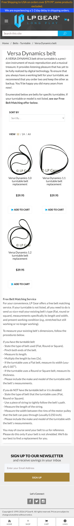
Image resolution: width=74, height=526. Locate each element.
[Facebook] (30, 501)
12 (18, 134)
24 (23, 134)
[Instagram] (43, 501)
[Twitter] (36, 501)
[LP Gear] (36, 20)
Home (5, 43)
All (29, 134)
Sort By (14, 112)
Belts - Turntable (21, 43)
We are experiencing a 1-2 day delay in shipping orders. (37, 10)
